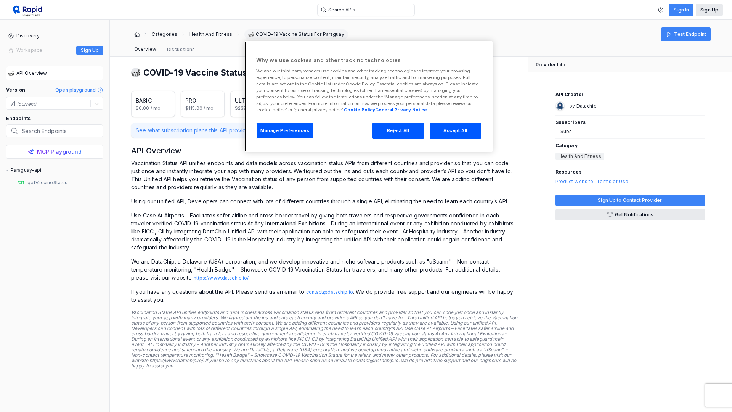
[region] (369, 96)
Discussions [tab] (181, 49)
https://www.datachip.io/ (221, 278)
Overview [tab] (145, 49)
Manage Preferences (284, 130)
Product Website (574, 181)
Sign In (681, 10)
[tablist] (164, 49)
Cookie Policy (359, 110)
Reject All (398, 130)
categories (164, 34)
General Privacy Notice (401, 110)
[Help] (661, 10)
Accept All (455, 130)
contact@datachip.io (329, 292)
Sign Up (709, 10)
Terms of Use (612, 181)
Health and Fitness (210, 34)
